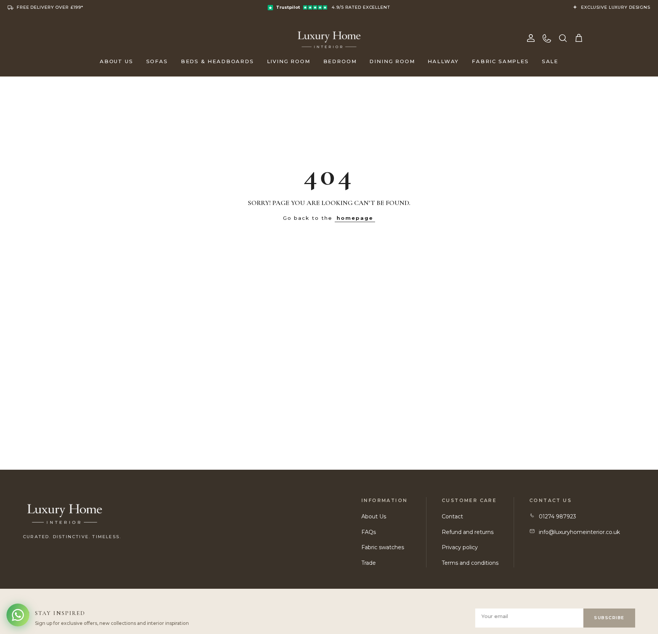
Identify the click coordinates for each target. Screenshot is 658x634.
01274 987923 (557, 516)
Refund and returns (468, 532)
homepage (355, 218)
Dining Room (392, 61)
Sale (550, 61)
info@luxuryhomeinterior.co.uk (579, 532)
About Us (373, 516)
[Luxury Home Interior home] (329, 37)
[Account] (530, 38)
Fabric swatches (382, 547)
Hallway (443, 61)
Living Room (288, 61)
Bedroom (340, 61)
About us (116, 61)
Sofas (157, 61)
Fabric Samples (500, 61)
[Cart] (578, 38)
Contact (452, 516)
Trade (368, 562)
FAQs (368, 532)
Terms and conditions (470, 562)
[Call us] (546, 38)
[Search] (562, 38)
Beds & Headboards (217, 61)
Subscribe (609, 617)
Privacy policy (460, 547)
